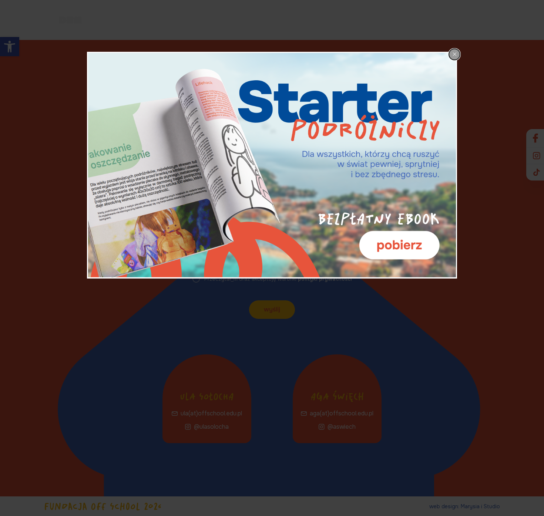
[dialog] (272, 165)
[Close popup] (454, 54)
